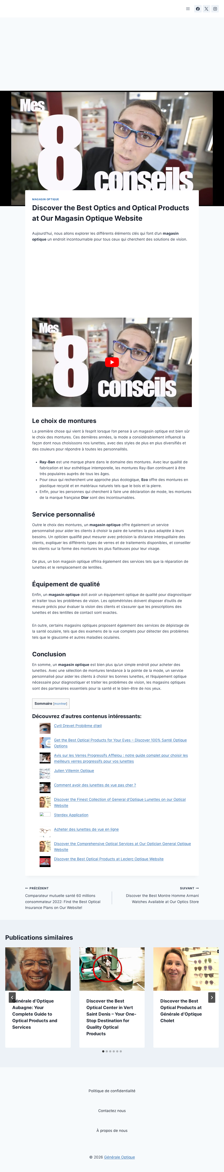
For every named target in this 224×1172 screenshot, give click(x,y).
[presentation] (38, 969)
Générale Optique (119, 1157)
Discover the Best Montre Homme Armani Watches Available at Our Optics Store (162, 895)
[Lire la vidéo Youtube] (112, 362)
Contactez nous (112, 1111)
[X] (206, 8)
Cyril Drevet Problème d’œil (78, 726)
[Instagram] (215, 8)
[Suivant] (211, 997)
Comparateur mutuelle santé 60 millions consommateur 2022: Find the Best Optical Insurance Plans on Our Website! (62, 898)
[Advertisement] (112, 58)
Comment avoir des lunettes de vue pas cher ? (95, 785)
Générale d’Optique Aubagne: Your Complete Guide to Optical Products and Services (34, 1014)
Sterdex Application (71, 815)
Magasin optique (45, 199)
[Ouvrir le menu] (188, 8)
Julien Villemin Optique (74, 770)
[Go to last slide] (12, 997)
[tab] (103, 1051)
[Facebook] (198, 8)
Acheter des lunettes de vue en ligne (86, 829)
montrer (60, 704)
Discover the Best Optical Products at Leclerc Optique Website (109, 859)
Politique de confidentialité (112, 1091)
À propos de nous (112, 1130)
